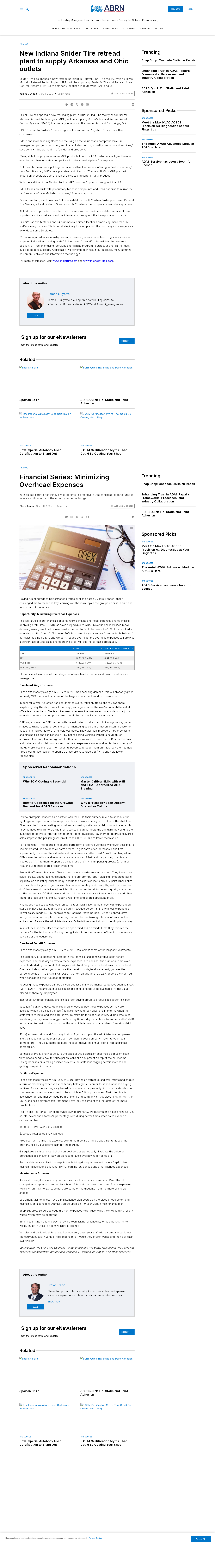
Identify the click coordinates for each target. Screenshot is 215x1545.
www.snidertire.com (65, 260)
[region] (107, 1539)
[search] (27, 9)
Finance (23, 44)
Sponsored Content (151, 29)
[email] (87, 104)
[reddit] (82, 104)
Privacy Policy (95, 1538)
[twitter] (76, 104)
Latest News (110, 29)
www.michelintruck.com (98, 260)
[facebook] (66, 104)
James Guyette (28, 93)
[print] (133, 104)
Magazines (129, 29)
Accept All (200, 1539)
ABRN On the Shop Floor (66, 29)
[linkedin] (71, 104)
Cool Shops (91, 29)
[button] (21, 9)
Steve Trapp (26, 506)
